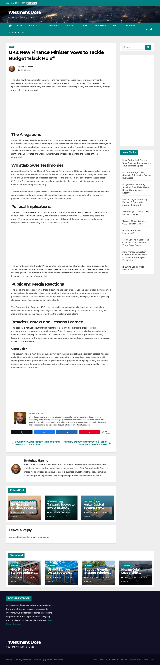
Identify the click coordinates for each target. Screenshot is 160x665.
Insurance (100, 26)
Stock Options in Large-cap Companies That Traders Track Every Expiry (135, 242)
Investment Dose (23, 12)
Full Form (129, 26)
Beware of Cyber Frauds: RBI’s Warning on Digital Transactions (37, 443)
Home (95, 660)
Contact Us (16, 32)
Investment (35, 26)
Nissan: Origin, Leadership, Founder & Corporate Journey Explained (135, 202)
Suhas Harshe (27, 67)
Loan (85, 26)
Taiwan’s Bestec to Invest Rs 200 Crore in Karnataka (61, 508)
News (20, 26)
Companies (126, 565)
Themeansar (58, 660)
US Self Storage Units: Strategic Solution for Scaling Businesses (136, 175)
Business (54, 26)
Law (114, 26)
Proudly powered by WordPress (19, 660)
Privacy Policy (135, 660)
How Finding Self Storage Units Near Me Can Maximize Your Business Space (136, 163)
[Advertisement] (61, 113)
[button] (147, 29)
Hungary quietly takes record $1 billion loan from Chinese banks (85, 443)
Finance (70, 26)
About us (103, 660)
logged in (25, 537)
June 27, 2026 (130, 577)
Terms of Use (148, 660)
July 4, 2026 (19, 577)
